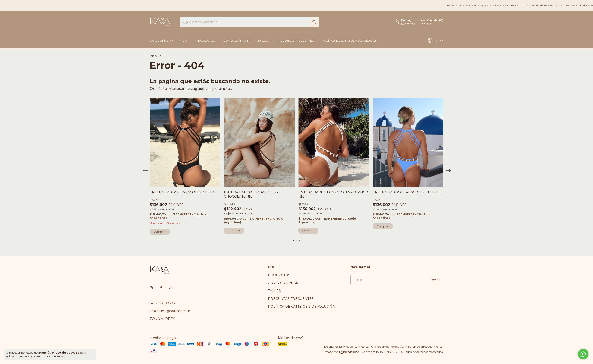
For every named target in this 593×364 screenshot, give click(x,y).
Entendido (58, 356)
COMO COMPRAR (236, 40)
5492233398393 (162, 303)
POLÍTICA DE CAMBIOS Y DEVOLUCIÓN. (350, 40)
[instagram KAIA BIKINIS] (151, 288)
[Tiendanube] (342, 353)
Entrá (405, 20)
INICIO (183, 40)
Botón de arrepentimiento (425, 346)
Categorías (159, 40)
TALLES (263, 40)
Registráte (408, 23)
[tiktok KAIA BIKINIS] (170, 288)
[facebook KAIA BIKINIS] (161, 288)
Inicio (153, 55)
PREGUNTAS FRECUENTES (295, 40)
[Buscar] (314, 22)
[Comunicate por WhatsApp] (583, 354)
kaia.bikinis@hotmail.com (170, 311)
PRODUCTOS (205, 40)
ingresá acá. (397, 346)
